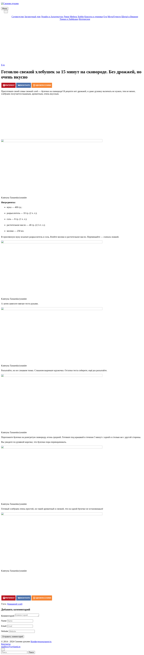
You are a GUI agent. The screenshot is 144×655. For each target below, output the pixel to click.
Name (3, 621)
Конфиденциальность (41, 641)
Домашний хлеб (14, 604)
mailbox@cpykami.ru (10, 646)
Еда (105, 16)
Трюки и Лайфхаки (69, 19)
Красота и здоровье (93, 16)
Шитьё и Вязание (129, 16)
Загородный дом (32, 16)
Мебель (73, 16)
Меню (4, 8)
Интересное (84, 19)
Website (4, 631)
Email (3, 626)
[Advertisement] (72, 42)
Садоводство (18, 16)
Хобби (81, 16)
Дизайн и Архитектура (52, 16)
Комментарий (7, 616)
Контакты (6, 644)
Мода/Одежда (114, 16)
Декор (66, 16)
